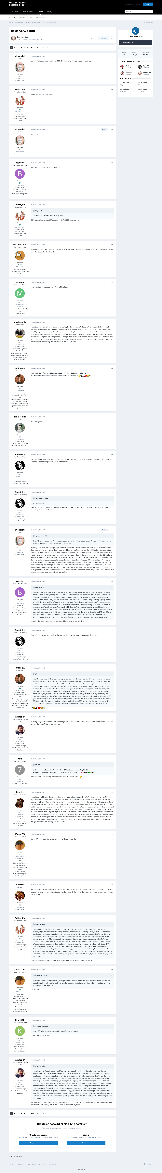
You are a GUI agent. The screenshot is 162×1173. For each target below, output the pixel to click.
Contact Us (81, 1170)
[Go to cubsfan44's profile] (20, 730)
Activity (49, 12)
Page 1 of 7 (46, 48)
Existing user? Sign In (132, 4)
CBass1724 (19, 834)
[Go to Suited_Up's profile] (20, 100)
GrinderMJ (20, 885)
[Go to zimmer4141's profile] (20, 428)
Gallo (127, 66)
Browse (40, 12)
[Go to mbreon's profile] (20, 293)
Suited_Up (20, 89)
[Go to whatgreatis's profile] (20, 333)
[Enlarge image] (79, 375)
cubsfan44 (20, 717)
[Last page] (37, 47)
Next (33, 48)
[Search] (150, 11)
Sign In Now (86, 1143)
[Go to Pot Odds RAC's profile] (20, 255)
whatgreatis (20, 322)
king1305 (19, 1020)
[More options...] (112, 56)
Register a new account (38, 1143)
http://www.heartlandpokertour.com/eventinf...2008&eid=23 (56, 375)
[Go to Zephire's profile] (20, 803)
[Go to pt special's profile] (13, 38)
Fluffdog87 (20, 368)
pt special (23, 37)
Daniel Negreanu (28, 12)
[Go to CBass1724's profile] (20, 845)
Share (92, 38)
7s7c (20, 759)
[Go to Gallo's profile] (122, 67)
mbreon (20, 282)
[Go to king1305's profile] (20, 1031)
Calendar (22, 17)
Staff (30, 17)
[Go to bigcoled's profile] (20, 174)
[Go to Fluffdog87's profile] (20, 379)
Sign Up (148, 4)
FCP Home (14, 12)
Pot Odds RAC (20, 244)
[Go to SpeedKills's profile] (20, 465)
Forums (12, 17)
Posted (38, 56)
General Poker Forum (36, 39)
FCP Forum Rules (127, 42)
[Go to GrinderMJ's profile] (20, 896)
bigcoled (20, 162)
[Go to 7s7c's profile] (20, 770)
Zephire (20, 792)
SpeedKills (20, 454)
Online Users (40, 17)
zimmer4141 (20, 417)
